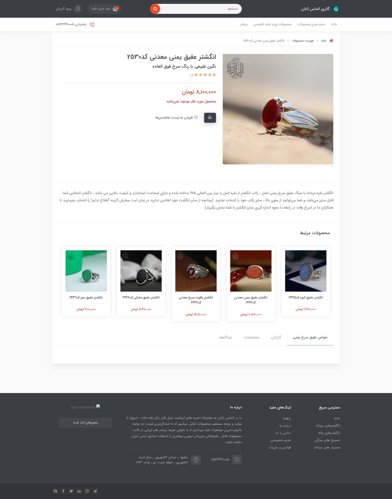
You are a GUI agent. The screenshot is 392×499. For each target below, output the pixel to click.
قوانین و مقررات (280, 447)
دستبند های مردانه (327, 447)
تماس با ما (283, 433)
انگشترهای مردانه (328, 425)
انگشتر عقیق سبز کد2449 (86, 297)
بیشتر (243, 24)
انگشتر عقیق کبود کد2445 (306, 297)
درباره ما (285, 425)
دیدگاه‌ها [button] (225, 337)
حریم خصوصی (280, 440)
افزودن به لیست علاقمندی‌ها (174, 117)
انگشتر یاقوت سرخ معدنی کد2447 (196, 300)
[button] (105, 9)
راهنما (287, 418)
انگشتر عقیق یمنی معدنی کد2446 (250, 300)
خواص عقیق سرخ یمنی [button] (310, 337)
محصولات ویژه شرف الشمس (272, 24)
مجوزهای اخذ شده (85, 422)
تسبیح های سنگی (327, 440)
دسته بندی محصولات (311, 24)
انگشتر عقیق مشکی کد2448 (141, 297)
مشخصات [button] (251, 337)
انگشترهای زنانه (329, 433)
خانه (334, 24)
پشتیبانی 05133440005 (71, 24)
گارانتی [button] (276, 337)
